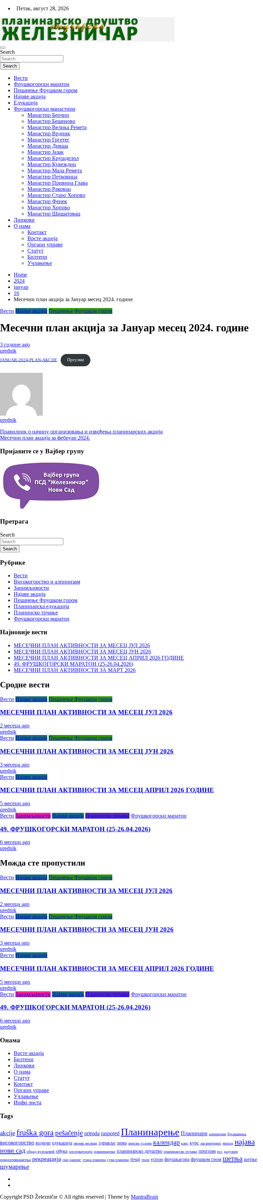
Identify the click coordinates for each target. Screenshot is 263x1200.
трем (145, 1160)
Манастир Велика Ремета (57, 127)
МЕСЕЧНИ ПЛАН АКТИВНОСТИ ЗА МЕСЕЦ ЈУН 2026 (82, 651)
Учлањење (39, 263)
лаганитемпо (210, 1143)
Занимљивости (31, 588)
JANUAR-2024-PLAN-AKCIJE (28, 359)
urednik (8, 351)
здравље (107, 1143)
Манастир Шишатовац (53, 214)
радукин (231, 1151)
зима (122, 1143)
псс (220, 1151)
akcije (7, 1133)
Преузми (75, 359)
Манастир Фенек (47, 201)
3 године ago (15, 344)
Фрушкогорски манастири (44, 109)
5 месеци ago (15, 803)
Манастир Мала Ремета (54, 170)
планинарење (104, 1151)
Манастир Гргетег (48, 140)
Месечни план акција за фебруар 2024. (45, 438)
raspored (110, 1133)
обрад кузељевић (41, 1151)
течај (135, 1159)
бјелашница (236, 1134)
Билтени (37, 257)
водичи (43, 1143)
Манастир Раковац (49, 189)
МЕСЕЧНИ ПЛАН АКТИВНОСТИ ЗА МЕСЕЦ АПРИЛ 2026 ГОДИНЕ (99, 658)
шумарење (14, 1166)
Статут (35, 251)
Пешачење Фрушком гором (45, 90)
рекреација (46, 1158)
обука (61, 1151)
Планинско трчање (36, 612)
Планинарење (150, 1131)
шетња (232, 1158)
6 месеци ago (15, 842)
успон (157, 1159)
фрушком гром (206, 1159)
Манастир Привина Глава (57, 183)
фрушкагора (176, 1159)
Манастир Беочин (48, 115)
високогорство (17, 1143)
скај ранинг (71, 1160)
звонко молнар (85, 1143)
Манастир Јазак (45, 152)
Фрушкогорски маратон (42, 84)
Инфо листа (27, 1102)
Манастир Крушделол (53, 158)
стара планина (94, 1160)
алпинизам (217, 1134)
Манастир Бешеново (51, 121)
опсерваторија (80, 1151)
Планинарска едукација (41, 606)
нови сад (12, 1150)
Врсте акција (42, 238)
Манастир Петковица (52, 177)
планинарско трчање (180, 1151)
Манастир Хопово (48, 207)
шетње (250, 1159)
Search (7, 52)
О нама (22, 226)
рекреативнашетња (15, 1160)
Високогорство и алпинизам (47, 582)
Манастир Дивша (47, 146)
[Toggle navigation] (2, 48)
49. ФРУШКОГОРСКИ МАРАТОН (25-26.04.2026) (73, 664)
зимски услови (140, 1143)
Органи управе (45, 244)
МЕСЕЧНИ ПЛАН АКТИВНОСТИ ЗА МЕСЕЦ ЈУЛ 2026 (82, 645)
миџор (228, 1143)
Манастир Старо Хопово (56, 195)
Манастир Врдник (48, 133)
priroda (92, 1133)
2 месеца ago (14, 725)
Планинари (194, 1133)
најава (245, 1142)
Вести (21, 78)
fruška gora (35, 1132)
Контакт (37, 232)
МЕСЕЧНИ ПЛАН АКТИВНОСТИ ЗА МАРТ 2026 (75, 670)
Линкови (24, 220)
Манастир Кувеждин (51, 164)
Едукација (26, 103)
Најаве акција (30, 96)
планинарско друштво (139, 1151)
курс (194, 1143)
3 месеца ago (14, 765)
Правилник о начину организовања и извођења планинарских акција (81, 431)
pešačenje (69, 1133)
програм (207, 1151)
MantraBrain (144, 1197)
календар (166, 1142)
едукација (62, 1143)
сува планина (118, 1160)
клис (184, 1143)
